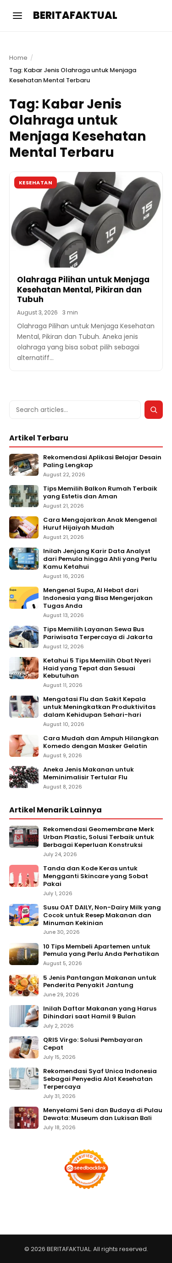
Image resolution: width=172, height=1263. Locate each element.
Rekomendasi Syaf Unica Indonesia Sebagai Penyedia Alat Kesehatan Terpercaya (100, 1079)
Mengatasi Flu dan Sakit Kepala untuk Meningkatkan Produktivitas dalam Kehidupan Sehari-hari (99, 707)
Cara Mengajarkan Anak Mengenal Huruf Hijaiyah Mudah (100, 524)
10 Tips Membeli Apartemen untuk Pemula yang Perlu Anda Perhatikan (101, 951)
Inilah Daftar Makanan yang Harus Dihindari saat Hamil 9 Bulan (99, 1013)
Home (18, 57)
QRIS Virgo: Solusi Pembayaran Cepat (93, 1044)
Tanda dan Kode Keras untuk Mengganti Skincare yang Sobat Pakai (95, 876)
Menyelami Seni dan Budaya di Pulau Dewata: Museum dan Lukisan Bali (102, 1114)
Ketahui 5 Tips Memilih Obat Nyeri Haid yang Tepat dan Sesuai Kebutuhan (97, 668)
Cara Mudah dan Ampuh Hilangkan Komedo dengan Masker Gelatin (101, 742)
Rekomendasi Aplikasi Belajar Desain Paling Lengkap (102, 461)
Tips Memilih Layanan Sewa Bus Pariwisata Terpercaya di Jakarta (98, 633)
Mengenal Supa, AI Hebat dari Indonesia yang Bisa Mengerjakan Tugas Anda (98, 598)
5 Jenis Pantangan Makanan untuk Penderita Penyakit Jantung (99, 982)
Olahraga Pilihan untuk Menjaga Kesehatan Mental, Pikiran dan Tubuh (83, 289)
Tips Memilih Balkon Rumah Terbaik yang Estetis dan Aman (100, 493)
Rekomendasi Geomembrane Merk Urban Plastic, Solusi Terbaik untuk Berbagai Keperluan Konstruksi (98, 837)
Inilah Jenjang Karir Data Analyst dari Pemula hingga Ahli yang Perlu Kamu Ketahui (100, 559)
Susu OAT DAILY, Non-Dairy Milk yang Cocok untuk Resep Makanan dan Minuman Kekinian (102, 915)
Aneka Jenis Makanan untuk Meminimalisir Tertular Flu (88, 774)
